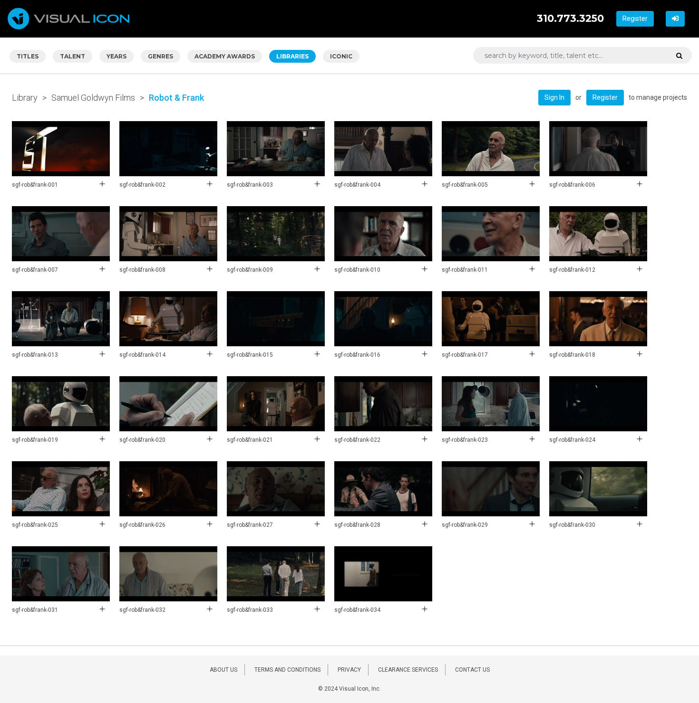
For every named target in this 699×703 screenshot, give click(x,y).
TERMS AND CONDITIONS (287, 669)
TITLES (28, 56)
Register (635, 18)
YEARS (116, 56)
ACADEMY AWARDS (224, 56)
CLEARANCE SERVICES (408, 669)
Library (25, 98)
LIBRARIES (292, 56)
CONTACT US (472, 669)
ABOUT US (223, 669)
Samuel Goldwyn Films (93, 98)
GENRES (160, 56)
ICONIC (341, 56)
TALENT (72, 56)
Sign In (554, 97)
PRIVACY (349, 669)
